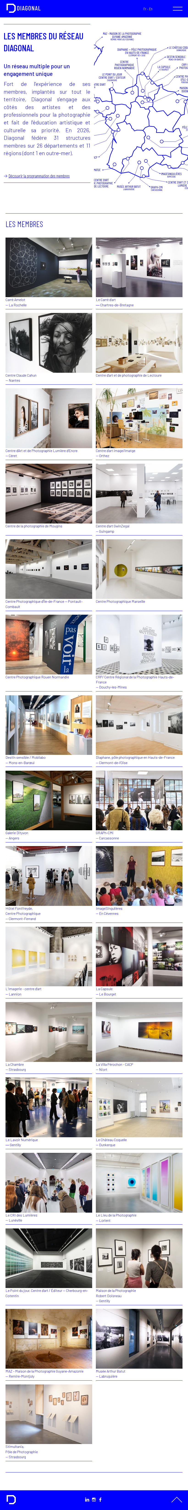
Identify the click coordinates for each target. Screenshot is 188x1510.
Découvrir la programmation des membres (39, 175)
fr (145, 8)
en (150, 8)
